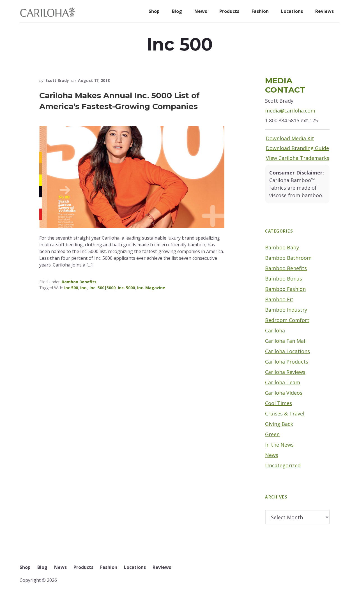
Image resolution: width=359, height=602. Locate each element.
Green (272, 434)
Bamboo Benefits (79, 281)
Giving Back (279, 424)
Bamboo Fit (279, 299)
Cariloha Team (282, 382)
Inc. (83, 287)
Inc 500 (71, 287)
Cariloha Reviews (285, 372)
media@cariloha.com (290, 110)
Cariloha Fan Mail (286, 340)
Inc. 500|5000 (102, 287)
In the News (279, 444)
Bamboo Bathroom (288, 257)
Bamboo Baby (282, 247)
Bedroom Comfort (287, 320)
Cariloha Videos (283, 392)
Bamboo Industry (286, 309)
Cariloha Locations (287, 351)
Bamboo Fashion (285, 289)
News (271, 455)
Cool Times (278, 403)
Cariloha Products (286, 361)
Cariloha (275, 330)
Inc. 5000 (126, 287)
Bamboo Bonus (283, 278)
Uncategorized (283, 465)
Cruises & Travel (284, 413)
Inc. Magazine (151, 287)
